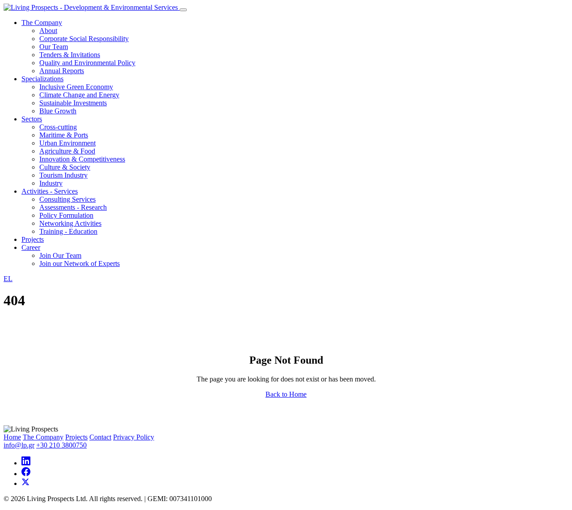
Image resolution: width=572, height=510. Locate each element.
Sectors (31, 119)
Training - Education (68, 231)
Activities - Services (49, 191)
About (48, 30)
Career (30, 247)
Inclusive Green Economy (76, 87)
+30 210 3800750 (61, 445)
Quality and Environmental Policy (87, 62)
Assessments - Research (73, 207)
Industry (51, 183)
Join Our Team (60, 255)
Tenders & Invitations (69, 54)
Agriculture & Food (67, 151)
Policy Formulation (66, 215)
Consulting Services (67, 199)
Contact (100, 437)
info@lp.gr (19, 445)
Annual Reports (61, 71)
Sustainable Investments (73, 103)
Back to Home (286, 394)
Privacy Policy (133, 437)
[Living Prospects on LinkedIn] (25, 463)
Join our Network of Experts (79, 263)
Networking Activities (70, 223)
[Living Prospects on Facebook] (25, 473)
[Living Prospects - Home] (92, 7)
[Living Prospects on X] (25, 483)
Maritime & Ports (63, 135)
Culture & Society (64, 167)
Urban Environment (67, 143)
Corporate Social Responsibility (84, 38)
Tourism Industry (63, 175)
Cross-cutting (58, 127)
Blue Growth (57, 111)
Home (12, 437)
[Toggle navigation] (183, 9)
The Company (41, 22)
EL (8, 278)
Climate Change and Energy (79, 95)
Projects (32, 239)
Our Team (53, 46)
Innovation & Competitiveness (82, 159)
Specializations (42, 79)
